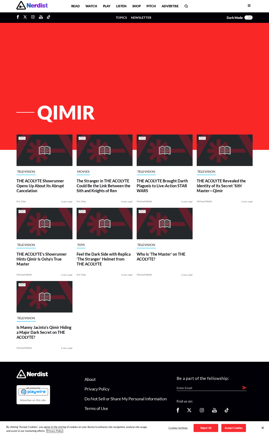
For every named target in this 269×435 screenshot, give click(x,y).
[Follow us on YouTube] (214, 411)
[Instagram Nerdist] (33, 17)
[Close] (262, 428)
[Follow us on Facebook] (178, 411)
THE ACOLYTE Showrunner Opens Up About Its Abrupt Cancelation (40, 185)
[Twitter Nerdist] (25, 17)
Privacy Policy (96, 388)
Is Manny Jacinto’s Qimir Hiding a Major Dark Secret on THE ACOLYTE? (44, 332)
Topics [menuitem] (121, 17)
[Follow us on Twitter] (189, 411)
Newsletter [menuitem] (141, 17)
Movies (83, 171)
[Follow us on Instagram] (201, 411)
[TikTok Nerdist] (48, 17)
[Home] (32, 377)
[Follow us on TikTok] (227, 411)
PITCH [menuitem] (151, 6)
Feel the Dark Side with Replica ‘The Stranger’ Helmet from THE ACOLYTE (104, 259)
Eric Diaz (21, 201)
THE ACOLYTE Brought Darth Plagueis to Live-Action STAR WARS (162, 185)
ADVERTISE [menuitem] (170, 6)
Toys (81, 245)
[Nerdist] (32, 6)
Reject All (205, 427)
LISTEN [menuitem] (121, 6)
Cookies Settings (178, 427)
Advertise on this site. (33, 400)
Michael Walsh (144, 201)
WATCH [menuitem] (91, 6)
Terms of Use (96, 408)
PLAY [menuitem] (106, 6)
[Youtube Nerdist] (41, 17)
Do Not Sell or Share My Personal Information (125, 398)
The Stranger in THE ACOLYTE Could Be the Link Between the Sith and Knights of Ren (103, 185)
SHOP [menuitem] (136, 6)
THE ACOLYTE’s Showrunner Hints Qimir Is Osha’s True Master (42, 259)
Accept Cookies (234, 427)
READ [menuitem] (75, 6)
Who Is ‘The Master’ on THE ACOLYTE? (161, 256)
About (90, 379)
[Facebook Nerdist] (18, 17)
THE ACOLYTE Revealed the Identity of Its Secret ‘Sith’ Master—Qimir (221, 185)
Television (26, 171)
